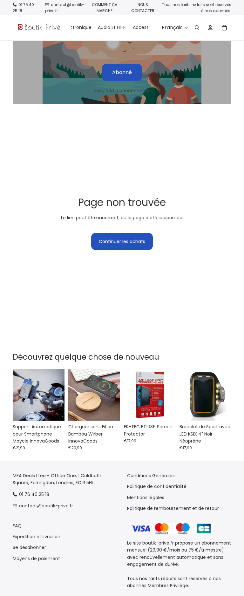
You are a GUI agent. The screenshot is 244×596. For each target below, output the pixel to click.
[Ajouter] (54, 411)
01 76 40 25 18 (34, 494)
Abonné (122, 72)
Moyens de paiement (36, 558)
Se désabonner (29, 548)
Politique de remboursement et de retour (173, 508)
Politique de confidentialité (156, 487)
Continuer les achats (122, 241)
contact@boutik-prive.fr (46, 506)
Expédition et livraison (36, 536)
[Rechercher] (197, 28)
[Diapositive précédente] (20, 395)
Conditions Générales (151, 475)
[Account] (210, 28)
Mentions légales (145, 497)
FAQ (17, 526)
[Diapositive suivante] (57, 395)
